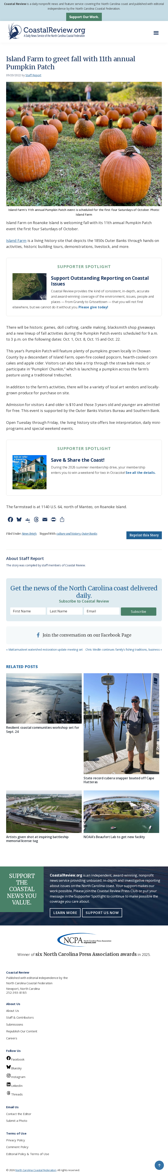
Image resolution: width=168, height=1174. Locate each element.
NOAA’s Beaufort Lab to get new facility (114, 837)
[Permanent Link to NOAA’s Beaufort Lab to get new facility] (121, 811)
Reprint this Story (144, 535)
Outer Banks (89, 534)
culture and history (69, 534)
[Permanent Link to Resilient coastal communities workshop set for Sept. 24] (44, 698)
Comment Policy (17, 1147)
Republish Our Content (21, 1031)
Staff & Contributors (20, 1017)
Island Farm (16, 240)
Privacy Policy (15, 1140)
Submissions (14, 1024)
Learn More (65, 912)
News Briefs (29, 534)
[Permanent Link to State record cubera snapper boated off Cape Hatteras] (121, 723)
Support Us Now (102, 912)
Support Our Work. (84, 17)
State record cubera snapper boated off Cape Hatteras (119, 780)
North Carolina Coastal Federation (29, 983)
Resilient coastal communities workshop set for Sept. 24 (42, 729)
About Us (12, 1011)
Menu (157, 30)
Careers (11, 1038)
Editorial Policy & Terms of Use (27, 1154)
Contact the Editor (18, 1114)
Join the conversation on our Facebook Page (86, 635)
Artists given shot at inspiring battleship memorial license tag (37, 839)
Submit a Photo (16, 1120)
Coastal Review (15, 4)
